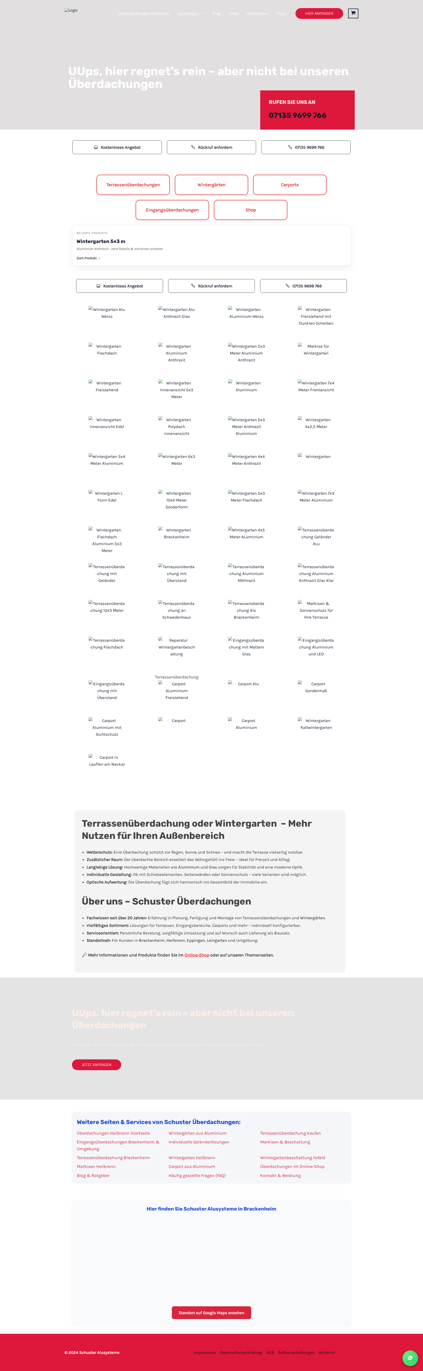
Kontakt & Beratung (280, 1175)
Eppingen (196, 940)
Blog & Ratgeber (93, 1175)
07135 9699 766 (298, 115)
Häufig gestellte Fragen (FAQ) (197, 1175)
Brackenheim (151, 940)
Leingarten (217, 940)
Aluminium (189, 867)
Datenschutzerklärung (241, 1352)
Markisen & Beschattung (285, 1141)
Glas (213, 867)
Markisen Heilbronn (96, 1166)
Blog (216, 13)
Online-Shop (197, 955)
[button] (201, 13)
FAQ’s (281, 13)
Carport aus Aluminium (192, 1166)
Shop (233, 13)
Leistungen (188, 13)
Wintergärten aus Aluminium (198, 1133)
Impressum (205, 1352)
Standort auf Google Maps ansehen (211, 1312)
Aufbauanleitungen (296, 1352)
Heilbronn (175, 940)
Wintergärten (312, 917)
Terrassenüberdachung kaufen (290, 1133)
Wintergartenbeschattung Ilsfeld (292, 1157)
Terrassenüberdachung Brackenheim (113, 1157)
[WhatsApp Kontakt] (410, 1358)
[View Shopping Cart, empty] (353, 13)
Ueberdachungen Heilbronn (143, 13)
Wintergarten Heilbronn (192, 1157)
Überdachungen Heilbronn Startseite (113, 1133)
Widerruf (327, 1352)
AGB (270, 1352)
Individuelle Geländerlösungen (199, 1141)
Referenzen (257, 13)
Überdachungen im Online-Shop (292, 1166)
